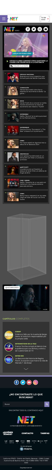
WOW (22, 101)
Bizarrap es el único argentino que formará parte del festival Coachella (32, 77)
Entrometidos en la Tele (25, 344)
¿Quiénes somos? (8, 433)
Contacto (27, 433)
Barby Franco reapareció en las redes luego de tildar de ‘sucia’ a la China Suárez (33, 197)
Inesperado (24, 154)
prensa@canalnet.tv (34, 426)
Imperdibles (24, 127)
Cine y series (25, 180)
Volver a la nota (20, 66)
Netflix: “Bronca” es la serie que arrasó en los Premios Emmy (33, 117)
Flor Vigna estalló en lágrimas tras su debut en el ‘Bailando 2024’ (33, 143)
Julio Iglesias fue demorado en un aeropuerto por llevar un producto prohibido (32, 158)
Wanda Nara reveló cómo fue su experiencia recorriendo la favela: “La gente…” (33, 91)
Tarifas (44, 433)
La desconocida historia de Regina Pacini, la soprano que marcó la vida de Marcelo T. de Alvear (31, 360)
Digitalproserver (26, 467)
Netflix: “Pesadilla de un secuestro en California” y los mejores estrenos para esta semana (33, 184)
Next (26, 369)
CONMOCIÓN (24, 87)
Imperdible (24, 114)
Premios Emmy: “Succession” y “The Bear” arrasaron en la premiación (32, 130)
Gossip (18, 331)
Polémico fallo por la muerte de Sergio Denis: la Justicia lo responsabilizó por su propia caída (31, 336)
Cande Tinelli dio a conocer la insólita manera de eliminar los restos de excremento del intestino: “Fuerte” (33, 105)
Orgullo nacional (27, 74)
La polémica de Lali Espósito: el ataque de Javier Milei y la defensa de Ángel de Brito (33, 171)
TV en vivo (43, 19)
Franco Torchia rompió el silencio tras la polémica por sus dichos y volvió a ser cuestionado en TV (30, 348)
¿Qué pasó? (24, 167)
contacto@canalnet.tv (18, 426)
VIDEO (22, 140)
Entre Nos (19, 356)
